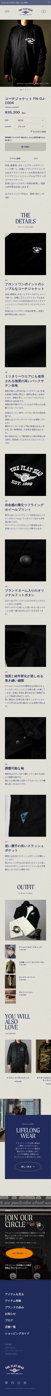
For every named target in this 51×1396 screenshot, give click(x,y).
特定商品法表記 (11, 1354)
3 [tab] (25, 90)
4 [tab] (27, 90)
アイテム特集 (13, 1300)
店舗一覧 (10, 1326)
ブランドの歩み (14, 1307)
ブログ (9, 1320)
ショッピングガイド (17, 1333)
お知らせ (10, 1313)
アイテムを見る (14, 1294)
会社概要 (8, 1344)
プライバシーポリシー (13, 1351)
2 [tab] (23, 90)
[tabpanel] (25, 53)
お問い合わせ (10, 1348)
